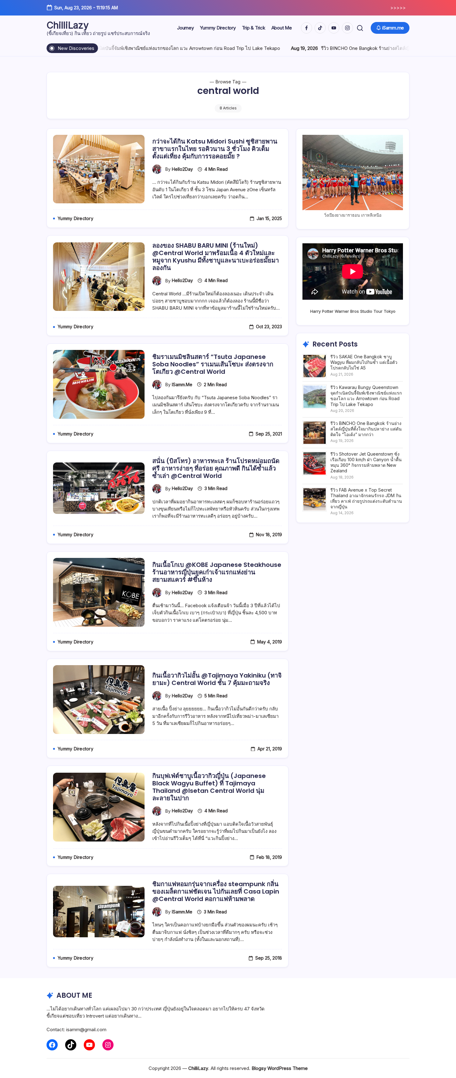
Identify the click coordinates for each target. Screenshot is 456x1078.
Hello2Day (182, 169)
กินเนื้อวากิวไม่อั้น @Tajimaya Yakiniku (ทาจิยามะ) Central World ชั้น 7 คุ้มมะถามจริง (217, 679)
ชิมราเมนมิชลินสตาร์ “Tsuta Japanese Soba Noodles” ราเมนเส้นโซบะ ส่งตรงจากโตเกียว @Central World (212, 364)
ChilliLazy (68, 25)
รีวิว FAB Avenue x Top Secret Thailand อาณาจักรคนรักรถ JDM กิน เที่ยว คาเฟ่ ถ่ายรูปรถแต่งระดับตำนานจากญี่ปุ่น (366, 498)
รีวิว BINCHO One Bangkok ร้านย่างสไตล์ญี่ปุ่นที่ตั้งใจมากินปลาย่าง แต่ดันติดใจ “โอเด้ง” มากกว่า (366, 429)
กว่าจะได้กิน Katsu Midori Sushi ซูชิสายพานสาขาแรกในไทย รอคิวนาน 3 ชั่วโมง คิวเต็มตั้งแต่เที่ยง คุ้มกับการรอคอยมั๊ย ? (214, 149)
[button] (360, 28)
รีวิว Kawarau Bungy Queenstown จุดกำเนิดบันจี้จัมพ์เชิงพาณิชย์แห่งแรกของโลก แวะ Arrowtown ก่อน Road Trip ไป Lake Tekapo (366, 396)
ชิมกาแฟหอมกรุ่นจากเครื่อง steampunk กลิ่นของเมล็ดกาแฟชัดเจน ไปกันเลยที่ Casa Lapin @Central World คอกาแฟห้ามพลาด (215, 891)
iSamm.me (182, 384)
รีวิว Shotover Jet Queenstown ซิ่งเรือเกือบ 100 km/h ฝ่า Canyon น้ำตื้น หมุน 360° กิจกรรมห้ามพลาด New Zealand (366, 462)
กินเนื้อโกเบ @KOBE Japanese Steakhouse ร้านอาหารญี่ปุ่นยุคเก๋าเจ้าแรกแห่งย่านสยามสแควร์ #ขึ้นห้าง (216, 572)
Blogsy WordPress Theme (280, 1068)
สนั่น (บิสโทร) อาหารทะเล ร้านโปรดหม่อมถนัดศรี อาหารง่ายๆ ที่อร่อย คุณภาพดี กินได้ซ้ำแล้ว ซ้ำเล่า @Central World (215, 468)
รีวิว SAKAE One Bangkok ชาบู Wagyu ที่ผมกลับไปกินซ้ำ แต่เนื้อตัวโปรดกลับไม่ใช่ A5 (363, 362)
